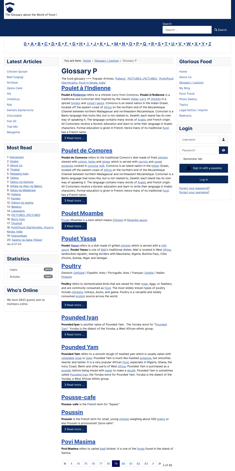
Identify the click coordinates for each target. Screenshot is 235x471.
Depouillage (19, 235)
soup (78, 358)
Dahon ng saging (22, 202)
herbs (91, 161)
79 (116, 463)
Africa (108, 107)
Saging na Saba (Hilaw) (27, 240)
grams (161, 419)
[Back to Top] (229, 464)
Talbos (14, 178)
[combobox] (187, 30)
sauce (100, 103)
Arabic (142, 119)
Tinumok (16, 223)
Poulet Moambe (82, 213)
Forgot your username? (194, 192)
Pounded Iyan (79, 317)
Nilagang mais (19, 173)
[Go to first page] (65, 463)
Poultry (71, 266)
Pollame (66, 277)
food (166, 128)
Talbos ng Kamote (21, 182)
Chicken (118, 220)
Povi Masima (78, 441)
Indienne (80, 94)
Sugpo (14, 161)
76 (93, 463)
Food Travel (187, 93)
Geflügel (79, 272)
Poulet (65, 220)
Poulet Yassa (78, 238)
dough (131, 370)
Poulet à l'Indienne (86, 88)
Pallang (16, 194)
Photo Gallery (188, 99)
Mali (103, 249)
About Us (16, 165)
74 (78, 463)
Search (167, 23)
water (108, 370)
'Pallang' (120, 78)
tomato (75, 103)
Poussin (72, 412)
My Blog (184, 88)
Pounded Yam (79, 347)
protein (80, 296)
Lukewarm (18, 211)
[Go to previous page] (71, 463)
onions (82, 161)
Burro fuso (18, 219)
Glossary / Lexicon (191, 82)
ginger (106, 161)
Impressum (17, 157)
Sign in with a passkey (207, 168)
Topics (183, 104)
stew (89, 358)
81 (131, 463)
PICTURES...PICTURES (25, 215)
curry (143, 99)
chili (163, 245)
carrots (143, 161)
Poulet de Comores (86, 150)
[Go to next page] (153, 463)
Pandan (15, 198)
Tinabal (15, 169)
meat (144, 283)
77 (100, 463)
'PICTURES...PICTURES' (142, 78)
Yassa (75, 245)
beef (103, 448)
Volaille (149, 272)
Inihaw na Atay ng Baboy (26, 186)
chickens (77, 292)
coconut (93, 165)
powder (66, 370)
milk (102, 165)
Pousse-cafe (78, 397)
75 (85, 463)
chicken (156, 99)
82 (138, 463)
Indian (135, 99)
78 (108, 463)
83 (146, 463)
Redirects (185, 115)
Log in (204, 179)
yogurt (91, 103)
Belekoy (16, 206)
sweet (158, 161)
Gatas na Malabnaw (23, 190)
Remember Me (192, 159)
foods (141, 448)
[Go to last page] (159, 463)
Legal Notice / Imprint (193, 110)
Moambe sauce (137, 220)
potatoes (67, 165)
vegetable (67, 358)
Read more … (75, 138)
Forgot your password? (194, 188)
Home (183, 71)
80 (123, 463)
